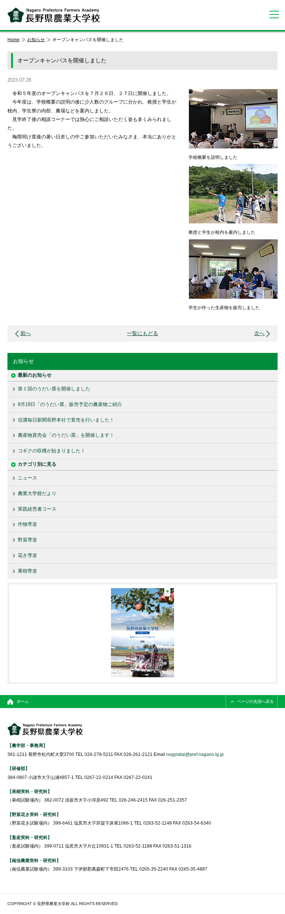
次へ (259, 333)
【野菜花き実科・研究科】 (34, 814)
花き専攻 (27, 555)
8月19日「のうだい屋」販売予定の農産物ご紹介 (70, 404)
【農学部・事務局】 (27, 745)
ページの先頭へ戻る (255, 701)
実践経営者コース (37, 509)
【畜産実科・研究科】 (29, 837)
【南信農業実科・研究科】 (34, 860)
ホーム (23, 701)
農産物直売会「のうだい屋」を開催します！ (66, 435)
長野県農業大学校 (53, 15)
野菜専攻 (27, 540)
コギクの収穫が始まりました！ (51, 450)
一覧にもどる (142, 333)
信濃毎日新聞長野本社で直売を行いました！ (66, 420)
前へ (25, 333)
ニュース (27, 478)
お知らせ (36, 39)
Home (13, 39)
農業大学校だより (37, 493)
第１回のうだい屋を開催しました (54, 389)
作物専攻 (27, 524)
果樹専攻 (27, 571)
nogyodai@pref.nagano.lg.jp (195, 754)
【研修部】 (18, 768)
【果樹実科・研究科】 (29, 791)
